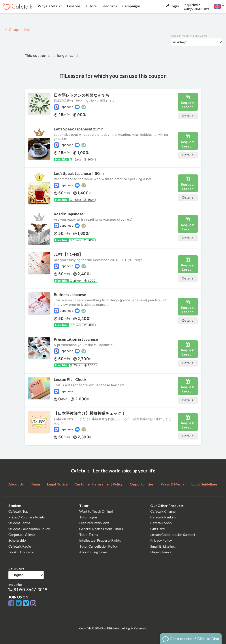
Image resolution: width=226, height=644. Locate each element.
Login (174, 6)
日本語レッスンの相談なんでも (81, 95)
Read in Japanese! (69, 214)
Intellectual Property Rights (100, 540)
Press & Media (172, 484)
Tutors (91, 6)
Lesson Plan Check (70, 379)
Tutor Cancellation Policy (98, 546)
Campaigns (131, 6)
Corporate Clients (22, 534)
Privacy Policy (161, 540)
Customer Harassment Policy (99, 484)
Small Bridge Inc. (162, 546)
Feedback (109, 6)
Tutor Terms (88, 534)
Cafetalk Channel (163, 511)
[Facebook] (12, 603)
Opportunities (142, 484)
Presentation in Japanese (76, 339)
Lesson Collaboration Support (172, 534)
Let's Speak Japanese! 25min (79, 129)
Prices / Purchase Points (26, 517)
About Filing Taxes (93, 552)
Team (35, 484)
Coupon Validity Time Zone (189, 35)
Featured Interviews (94, 523)
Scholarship (17, 540)
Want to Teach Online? (96, 511)
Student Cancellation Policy (29, 529)
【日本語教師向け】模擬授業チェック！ (89, 413)
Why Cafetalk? (49, 6)
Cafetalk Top (18, 511)
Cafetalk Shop (161, 523)
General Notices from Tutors (101, 529)
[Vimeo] (26, 603)
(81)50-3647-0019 (29, 589)
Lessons (73, 6)
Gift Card (157, 529)
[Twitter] (19, 603)
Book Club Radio (21, 552)
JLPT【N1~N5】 (68, 254)
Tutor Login (88, 517)
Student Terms (19, 523)
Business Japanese (70, 294)
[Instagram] (33, 603)
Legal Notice (57, 484)
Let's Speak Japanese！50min (79, 173)
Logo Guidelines (204, 484)
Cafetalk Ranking (163, 517)
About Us (16, 484)
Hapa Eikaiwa (160, 552)
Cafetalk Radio (19, 546)
